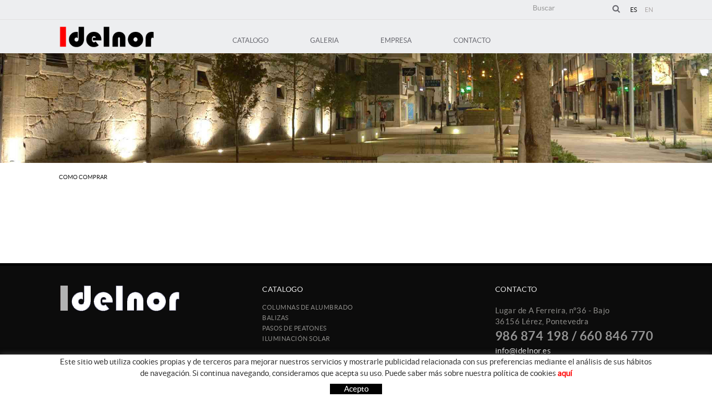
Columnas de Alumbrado (307, 307)
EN (649, 9)
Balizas (275, 317)
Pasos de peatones (294, 328)
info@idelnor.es (523, 350)
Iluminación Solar (296, 338)
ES (633, 9)
